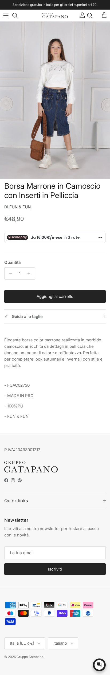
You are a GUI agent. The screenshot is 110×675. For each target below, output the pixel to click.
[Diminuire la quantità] (9, 273)
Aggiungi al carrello (55, 296)
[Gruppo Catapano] (55, 15)
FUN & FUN (20, 206)
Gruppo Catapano (30, 657)
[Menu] (6, 15)
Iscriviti (55, 569)
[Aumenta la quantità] (30, 273)
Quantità (12, 262)
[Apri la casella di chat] (99, 664)
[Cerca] (17, 15)
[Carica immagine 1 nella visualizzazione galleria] (55, 100)
